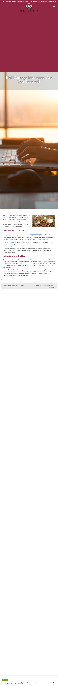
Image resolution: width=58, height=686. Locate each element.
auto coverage (10, 242)
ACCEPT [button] (5, 679)
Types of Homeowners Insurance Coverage (45, 286)
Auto (7, 280)
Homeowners (16, 280)
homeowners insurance (36, 234)
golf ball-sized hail (44, 263)
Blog (11, 280)
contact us (50, 273)
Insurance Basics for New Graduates (14, 285)
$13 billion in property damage (14, 217)
